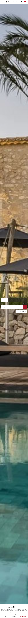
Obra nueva (24, 301)
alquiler (11, 300)
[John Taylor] (14, 2)
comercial (18, 300)
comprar (4, 300)
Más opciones (21, 311)
